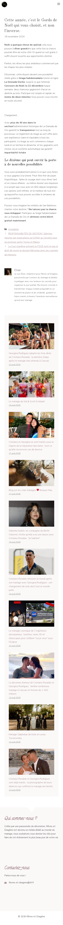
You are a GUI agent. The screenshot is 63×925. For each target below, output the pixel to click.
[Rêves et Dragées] (4, 4)
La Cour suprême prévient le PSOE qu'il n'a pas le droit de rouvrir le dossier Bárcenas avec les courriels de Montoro (31, 250)
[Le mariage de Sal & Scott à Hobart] (31, 395)
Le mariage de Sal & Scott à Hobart (27, 401)
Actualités (13, 229)
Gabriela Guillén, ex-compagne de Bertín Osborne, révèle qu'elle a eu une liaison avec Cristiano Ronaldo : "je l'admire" (31, 534)
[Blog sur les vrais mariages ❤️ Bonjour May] (31, 484)
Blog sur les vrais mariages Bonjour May (30, 490)
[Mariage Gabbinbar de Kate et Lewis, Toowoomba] (31, 728)
